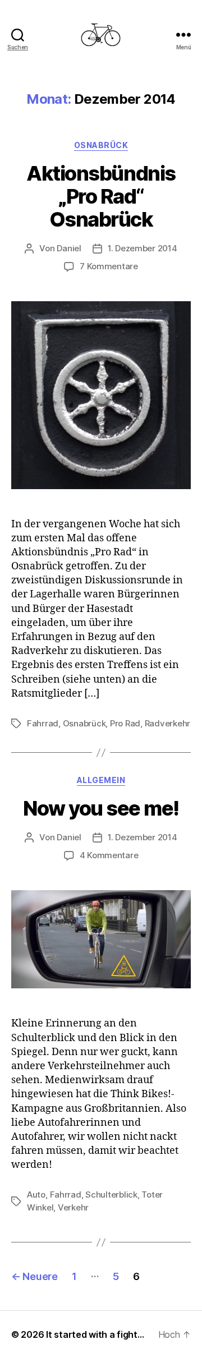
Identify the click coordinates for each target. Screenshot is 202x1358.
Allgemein (101, 780)
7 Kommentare (109, 266)
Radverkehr (167, 723)
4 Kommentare (109, 855)
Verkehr (73, 1207)
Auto (36, 1194)
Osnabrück (101, 145)
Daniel (69, 248)
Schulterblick (111, 1194)
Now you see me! (101, 808)
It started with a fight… (95, 1334)
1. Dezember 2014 (142, 248)
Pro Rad (125, 723)
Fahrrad (42, 723)
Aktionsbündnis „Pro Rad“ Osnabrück (100, 196)
